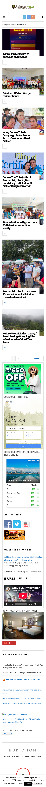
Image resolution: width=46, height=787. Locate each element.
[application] (23, 595)
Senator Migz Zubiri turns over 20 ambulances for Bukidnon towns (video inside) (19, 294)
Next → (37, 358)
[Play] (7, 604)
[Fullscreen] (39, 604)
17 (29, 358)
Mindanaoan (7, 719)
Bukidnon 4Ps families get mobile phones (16, 94)
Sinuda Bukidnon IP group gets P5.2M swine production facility (19, 225)
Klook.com (7, 733)
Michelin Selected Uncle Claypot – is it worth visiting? (22, 698)
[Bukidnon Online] (23, 7)
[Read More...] (5, 62)
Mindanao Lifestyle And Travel (23, 680)
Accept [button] (28, 784)
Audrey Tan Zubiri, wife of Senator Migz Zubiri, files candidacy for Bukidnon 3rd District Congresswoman (18, 182)
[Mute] (35, 604)
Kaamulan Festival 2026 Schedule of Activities (16, 55)
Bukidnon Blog (21, 719)
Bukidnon (23, 750)
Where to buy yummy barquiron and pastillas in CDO (21, 703)
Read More (37, 783)
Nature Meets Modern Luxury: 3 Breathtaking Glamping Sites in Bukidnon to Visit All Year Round (19, 338)
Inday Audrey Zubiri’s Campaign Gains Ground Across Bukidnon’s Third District (16, 137)
